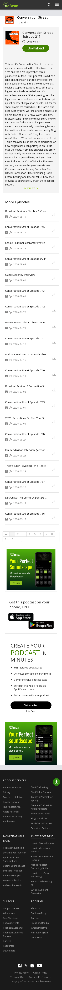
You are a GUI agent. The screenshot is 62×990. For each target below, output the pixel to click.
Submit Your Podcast (14, 865)
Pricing (6, 792)
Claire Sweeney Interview (20, 274)
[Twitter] (27, 966)
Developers (9, 950)
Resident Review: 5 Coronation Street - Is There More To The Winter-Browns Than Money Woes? (27, 386)
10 (11, 539)
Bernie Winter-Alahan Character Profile (27, 322)
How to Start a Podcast (43, 843)
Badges (7, 940)
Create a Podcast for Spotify (42, 798)
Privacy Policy (21, 972)
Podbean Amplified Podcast (13, 934)
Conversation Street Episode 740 (25, 370)
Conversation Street (32, 17)
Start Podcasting (39, 787)
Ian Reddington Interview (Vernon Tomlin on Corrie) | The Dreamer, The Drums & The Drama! (27, 449)
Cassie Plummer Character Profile (25, 242)
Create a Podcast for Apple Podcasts (42, 807)
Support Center (11, 908)
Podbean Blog (38, 913)
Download (36, 48)
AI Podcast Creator (40, 813)
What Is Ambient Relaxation (39, 891)
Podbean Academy (13, 927)
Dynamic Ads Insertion (14, 852)
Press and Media (40, 922)
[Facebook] (20, 966)
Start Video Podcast (41, 792)
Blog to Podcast (39, 818)
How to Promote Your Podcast (42, 858)
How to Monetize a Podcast (40, 850)
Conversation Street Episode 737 (25, 481)
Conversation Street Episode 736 (25, 513)
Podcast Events (11, 922)
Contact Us (36, 937)
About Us (35, 908)
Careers (35, 918)
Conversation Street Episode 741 (25, 338)
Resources (8, 945)
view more (30, 188)
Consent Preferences (40, 977)
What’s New (9, 913)
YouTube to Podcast (41, 823)
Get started (31, 705)
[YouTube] (40, 966)
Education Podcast (40, 828)
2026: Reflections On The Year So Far (27, 418)
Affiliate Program (39, 932)
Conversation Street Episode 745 (25, 226)
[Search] (49, 5)
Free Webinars (10, 918)
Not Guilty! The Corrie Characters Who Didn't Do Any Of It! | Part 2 (27, 497)
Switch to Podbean (13, 870)
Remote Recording (12, 816)
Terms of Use (17, 977)
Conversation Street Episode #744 (25, 258)
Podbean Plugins (12, 875)
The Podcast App (12, 806)
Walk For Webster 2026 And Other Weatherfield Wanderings (27, 354)
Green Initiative (39, 927)
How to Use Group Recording (40, 874)
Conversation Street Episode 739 (25, 402)
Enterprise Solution (13, 797)
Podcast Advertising (13, 847)
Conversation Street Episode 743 (25, 290)
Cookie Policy (40, 972)
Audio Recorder (11, 811)
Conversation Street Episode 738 (25, 433)
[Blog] (33, 966)
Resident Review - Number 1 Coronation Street (27, 211)
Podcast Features (12, 787)
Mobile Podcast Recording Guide (39, 866)
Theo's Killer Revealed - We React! (25, 465)
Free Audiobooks (12, 880)
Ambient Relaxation (13, 885)
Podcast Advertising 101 (41, 883)
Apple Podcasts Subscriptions (11, 859)
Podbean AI (9, 821)
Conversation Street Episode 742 (25, 306)
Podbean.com (43, 981)
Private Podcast (11, 801)
